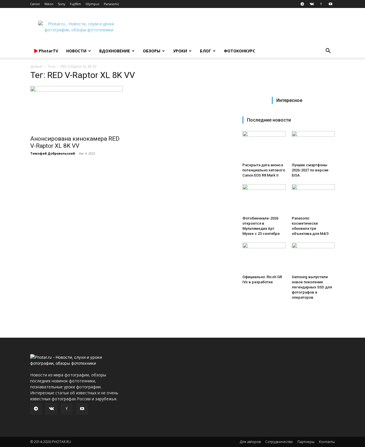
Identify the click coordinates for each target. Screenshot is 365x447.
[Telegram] (302, 4)
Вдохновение (114, 51)
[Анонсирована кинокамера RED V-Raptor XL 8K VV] (76, 109)
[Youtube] (330, 4)
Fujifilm (75, 4)
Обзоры (151, 51)
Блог (205, 51)
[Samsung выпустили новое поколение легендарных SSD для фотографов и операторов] (313, 257)
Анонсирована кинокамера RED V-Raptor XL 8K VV (74, 142)
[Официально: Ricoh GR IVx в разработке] (264, 257)
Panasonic (111, 4)
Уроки (180, 51)
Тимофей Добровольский (52, 153)
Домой (36, 66)
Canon (35, 4)
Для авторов (250, 441)
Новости (76, 51)
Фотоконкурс (239, 51)
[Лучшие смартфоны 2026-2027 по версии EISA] (313, 146)
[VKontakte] (311, 4)
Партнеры (306, 441)
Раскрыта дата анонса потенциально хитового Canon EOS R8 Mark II (263, 170)
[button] (328, 51)
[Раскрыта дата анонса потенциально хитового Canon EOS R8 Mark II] (264, 146)
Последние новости (269, 120)
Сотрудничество (279, 441)
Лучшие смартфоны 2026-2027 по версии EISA (310, 170)
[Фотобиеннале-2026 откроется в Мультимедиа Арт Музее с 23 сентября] (264, 199)
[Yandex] (321, 4)
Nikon (48, 4)
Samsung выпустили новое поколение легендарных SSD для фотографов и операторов (312, 287)
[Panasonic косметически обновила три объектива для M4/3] (313, 199)
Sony (61, 4)
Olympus (92, 4)
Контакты (327, 441)
